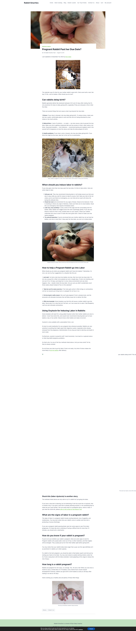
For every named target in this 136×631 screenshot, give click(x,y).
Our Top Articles (82, 2)
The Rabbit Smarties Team (50, 52)
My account (108, 2)
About (97, 2)
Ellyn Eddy (68, 56)
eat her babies (54, 350)
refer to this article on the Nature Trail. (71, 509)
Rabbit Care (51, 610)
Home (51, 2)
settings (81, 629)
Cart (102, 2)
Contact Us (91, 2)
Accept (91, 628)
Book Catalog (58, 2)
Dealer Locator (72, 2)
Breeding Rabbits (46, 46)
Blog (65, 2)
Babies (44, 610)
